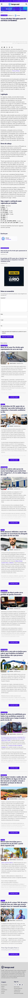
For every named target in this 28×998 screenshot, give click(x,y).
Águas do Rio (3, 775)
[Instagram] (17, 985)
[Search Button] (26, 4)
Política (2, 404)
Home (2, 12)
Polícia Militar (16, 71)
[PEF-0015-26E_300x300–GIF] (14, 276)
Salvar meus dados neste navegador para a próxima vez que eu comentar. (14, 332)
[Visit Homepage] (14, 4)
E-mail (2, 320)
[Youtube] (20, 985)
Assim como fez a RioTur (7, 862)
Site (1, 325)
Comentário (3, 298)
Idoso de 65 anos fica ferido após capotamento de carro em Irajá (14, 251)
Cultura (2, 839)
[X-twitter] (15, 985)
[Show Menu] (1, 4)
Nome (2, 314)
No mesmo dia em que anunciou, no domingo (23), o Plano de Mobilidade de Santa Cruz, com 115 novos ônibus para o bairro (13, 739)
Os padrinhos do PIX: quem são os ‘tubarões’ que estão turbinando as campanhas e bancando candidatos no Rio (14, 259)
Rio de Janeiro (6, 12)
